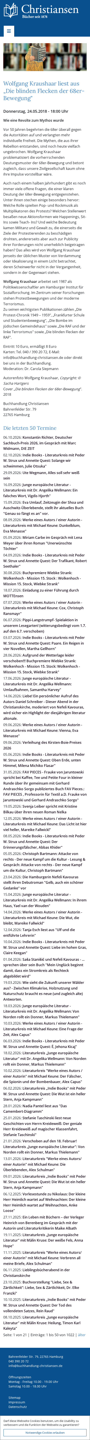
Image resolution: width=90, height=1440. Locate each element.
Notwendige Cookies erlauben (45, 1433)
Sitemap (15, 1398)
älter (82, 1335)
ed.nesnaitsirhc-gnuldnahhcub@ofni (35, 1366)
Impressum (17, 1402)
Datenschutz (18, 1407)
